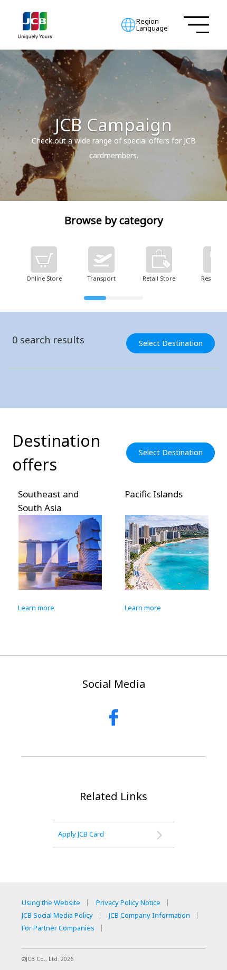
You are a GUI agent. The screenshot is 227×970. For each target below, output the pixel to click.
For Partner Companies (58, 928)
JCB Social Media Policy (57, 915)
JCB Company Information (149, 915)
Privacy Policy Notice (128, 902)
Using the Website (51, 902)
